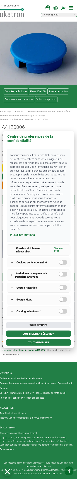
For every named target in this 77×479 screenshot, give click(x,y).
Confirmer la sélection (38, 333)
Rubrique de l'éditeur (10, 398)
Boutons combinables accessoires (16, 119)
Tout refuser (38, 325)
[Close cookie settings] (7, 471)
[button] (7, 471)
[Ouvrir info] (68, 470)
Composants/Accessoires (19, 99)
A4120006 (42, 119)
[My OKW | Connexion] (47, 7)
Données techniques (16, 91)
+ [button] (12, 250)
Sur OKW (4, 393)
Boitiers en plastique (10, 378)
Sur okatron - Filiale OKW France (26, 393)
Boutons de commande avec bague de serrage (22, 115)
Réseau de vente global (54, 393)
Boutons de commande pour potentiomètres (49, 111)
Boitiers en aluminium (31, 378)
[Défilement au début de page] (58, 470)
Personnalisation (66, 383)
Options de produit (46, 99)
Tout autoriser (38, 342)
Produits (19, 111)
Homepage (5, 111)
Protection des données (32, 398)
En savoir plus (7, 449)
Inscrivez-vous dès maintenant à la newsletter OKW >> (26, 418)
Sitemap (4, 388)
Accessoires (50, 383)
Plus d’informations (22, 234)
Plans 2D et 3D (38, 91)
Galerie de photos (58, 91)
